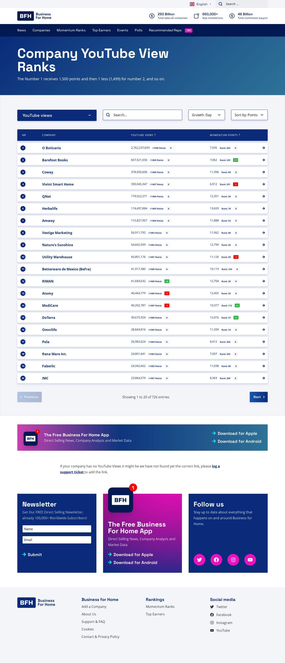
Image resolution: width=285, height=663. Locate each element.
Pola (45, 342)
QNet (46, 196)
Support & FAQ (93, 621)
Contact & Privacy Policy (100, 636)
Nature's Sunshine (57, 245)
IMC (45, 378)
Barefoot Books (55, 160)
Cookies (88, 629)
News (21, 30)
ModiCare (50, 305)
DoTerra (48, 317)
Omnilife (49, 329)
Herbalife (49, 208)
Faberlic (48, 366)
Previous (31, 397)
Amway (48, 220)
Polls (138, 30)
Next (257, 397)
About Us (89, 614)
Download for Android (239, 441)
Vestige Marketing (57, 232)
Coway (47, 172)
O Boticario (51, 148)
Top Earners (101, 30)
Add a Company (94, 606)
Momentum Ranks (71, 30)
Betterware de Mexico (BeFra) (66, 269)
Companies (41, 30)
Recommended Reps (165, 30)
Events (122, 30)
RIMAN (48, 281)
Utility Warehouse (57, 257)
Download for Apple (237, 433)
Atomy (47, 293)
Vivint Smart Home (58, 184)
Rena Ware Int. (54, 354)
